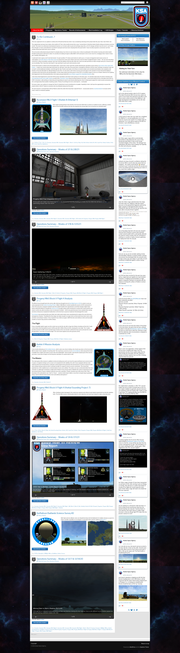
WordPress (132, 647)
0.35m (35, 430)
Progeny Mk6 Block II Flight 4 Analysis (54, 298)
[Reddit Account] (48, 2)
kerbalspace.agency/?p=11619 (135, 441)
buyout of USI (55, 308)
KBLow (50, 553)
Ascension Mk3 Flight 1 (64, 142)
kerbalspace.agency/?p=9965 (139, 328)
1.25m (43, 142)
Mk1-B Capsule (93, 506)
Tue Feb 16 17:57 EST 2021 (125, 372)
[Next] (110, 207)
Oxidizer (108, 142)
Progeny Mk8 (92, 218)
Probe (112, 142)
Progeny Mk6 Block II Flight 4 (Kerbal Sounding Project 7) (64, 387)
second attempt (76, 351)
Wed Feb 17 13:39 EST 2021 (125, 285)
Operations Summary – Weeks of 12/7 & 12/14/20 (60, 558)
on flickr (42, 210)
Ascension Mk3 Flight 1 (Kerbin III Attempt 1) (57, 99)
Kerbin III (92, 142)
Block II (54, 293)
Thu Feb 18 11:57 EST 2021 (125, 103)
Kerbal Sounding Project (49, 305)
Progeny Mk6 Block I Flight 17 (95, 629)
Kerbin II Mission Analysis (48, 344)
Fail (82, 142)
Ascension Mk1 (42, 218)
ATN (77, 218)
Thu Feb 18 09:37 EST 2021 (125, 148)
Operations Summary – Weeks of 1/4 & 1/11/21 (58, 437)
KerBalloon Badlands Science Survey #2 (55, 513)
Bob (80, 506)
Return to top (145, 643)
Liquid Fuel (99, 142)
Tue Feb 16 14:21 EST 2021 (125, 469)
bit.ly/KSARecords (136, 298)
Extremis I (98, 628)
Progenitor (86, 218)
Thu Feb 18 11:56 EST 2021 (125, 125)
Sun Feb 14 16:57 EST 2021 (125, 564)
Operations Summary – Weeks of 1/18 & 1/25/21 (59, 224)
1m (45, 142)
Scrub (35, 144)
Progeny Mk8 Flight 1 (100, 218)
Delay (79, 142)
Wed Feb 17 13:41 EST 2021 (125, 241)
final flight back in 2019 (75, 303)
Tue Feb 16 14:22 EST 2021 (125, 426)
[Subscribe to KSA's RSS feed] (32, 2)
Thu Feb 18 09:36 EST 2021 (125, 188)
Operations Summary (54, 151)
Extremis (93, 628)
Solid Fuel (40, 144)
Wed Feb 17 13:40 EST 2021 (125, 262)
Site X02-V (103, 519)
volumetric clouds (64, 78)
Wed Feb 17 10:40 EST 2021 (125, 312)
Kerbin (87, 142)
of (73, 207)
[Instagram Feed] (40, 2)
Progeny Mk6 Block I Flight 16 (81, 629)
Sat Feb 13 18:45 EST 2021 (125, 602)
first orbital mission (50, 349)
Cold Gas (76, 142)
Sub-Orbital (40, 431)
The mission (35, 314)
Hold (84, 142)
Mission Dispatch (42, 102)
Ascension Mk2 (42, 382)
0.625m (36, 142)
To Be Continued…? (46, 36)
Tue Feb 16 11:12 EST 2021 (125, 492)
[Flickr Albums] (44, 2)
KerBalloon (54, 553)
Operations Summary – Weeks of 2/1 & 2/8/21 (58, 149)
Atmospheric (41, 553)
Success (63, 553)
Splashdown (45, 144)
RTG (33, 144)
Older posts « (34, 634)
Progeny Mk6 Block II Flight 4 (79, 293)
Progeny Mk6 (69, 293)
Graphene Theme (144, 647)
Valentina (61, 507)
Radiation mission (68, 339)
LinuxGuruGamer (98, 88)
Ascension (49, 142)
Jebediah (83, 506)
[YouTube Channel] (36, 2)
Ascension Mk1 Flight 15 (51, 218)
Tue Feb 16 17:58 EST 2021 (125, 335)
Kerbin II (59, 293)
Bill (69, 506)
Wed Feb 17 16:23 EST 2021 (125, 217)
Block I (71, 142)
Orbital (104, 142)
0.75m (39, 142)
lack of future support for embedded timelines (80, 74)
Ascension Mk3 (55, 142)
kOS (96, 142)
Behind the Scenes (42, 151)
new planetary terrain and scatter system (42, 78)
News (39, 39)
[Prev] (36, 207)
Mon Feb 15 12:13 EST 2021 (125, 533)
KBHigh (46, 553)
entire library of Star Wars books (49, 59)
